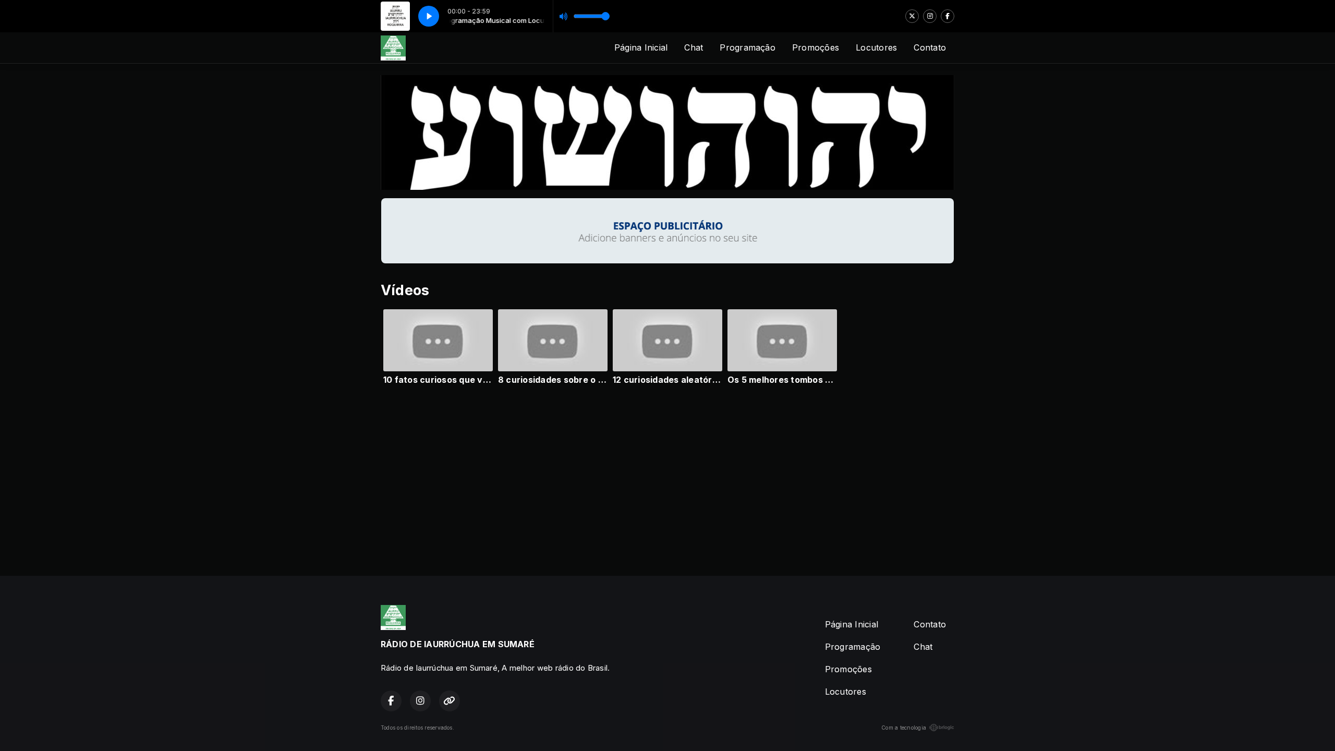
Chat (693, 47)
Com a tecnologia (903, 727)
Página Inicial (641, 47)
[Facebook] (947, 16)
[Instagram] (930, 16)
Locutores (876, 47)
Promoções (815, 47)
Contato (930, 47)
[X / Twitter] (912, 16)
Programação (747, 47)
